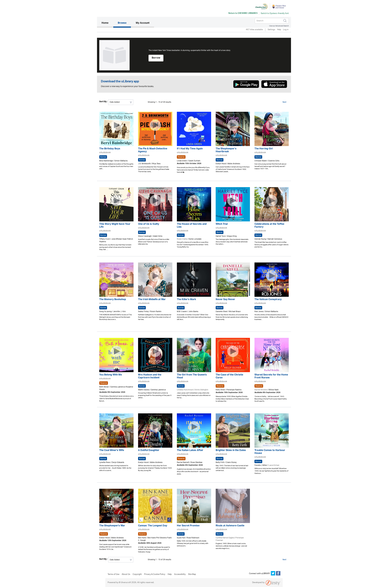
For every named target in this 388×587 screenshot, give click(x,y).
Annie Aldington (201, 390)
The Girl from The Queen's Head (192, 376)
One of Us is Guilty (148, 224)
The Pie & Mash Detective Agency (152, 150)
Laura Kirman (274, 465)
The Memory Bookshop (112, 299)
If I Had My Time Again (190, 149)
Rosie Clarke (182, 239)
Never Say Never (225, 299)
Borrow (156, 58)
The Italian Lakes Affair (190, 450)
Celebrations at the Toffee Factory (269, 226)
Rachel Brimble (260, 390)
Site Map (192, 574)
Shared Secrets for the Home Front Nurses (271, 376)
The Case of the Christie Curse (229, 376)
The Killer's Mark (186, 299)
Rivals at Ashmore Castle (230, 526)
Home (107, 23)
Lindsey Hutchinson (185, 390)
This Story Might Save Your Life (114, 226)
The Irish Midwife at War (152, 299)
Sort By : (103, 101)
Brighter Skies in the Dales (231, 450)
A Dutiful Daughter (148, 450)
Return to (243, 13)
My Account (142, 23)
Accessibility (180, 574)
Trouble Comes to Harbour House (269, 452)
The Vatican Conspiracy (268, 299)
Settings (271, 29)
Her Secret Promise (188, 526)
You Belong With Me (110, 375)
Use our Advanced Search (279, 26)
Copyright (137, 574)
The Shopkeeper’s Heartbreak (226, 150)
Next (284, 102)
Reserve (181, 157)
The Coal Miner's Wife (111, 450)
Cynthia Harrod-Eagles (225, 538)
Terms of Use (113, 574)
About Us (126, 574)
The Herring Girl (263, 149)
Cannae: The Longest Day (152, 526)
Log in (285, 29)
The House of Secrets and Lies (192, 226)
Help (279, 29)
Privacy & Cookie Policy (154, 574)
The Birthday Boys (109, 149)
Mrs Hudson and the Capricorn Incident (149, 376)
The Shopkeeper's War (112, 526)
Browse (122, 23)
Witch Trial (222, 224)
